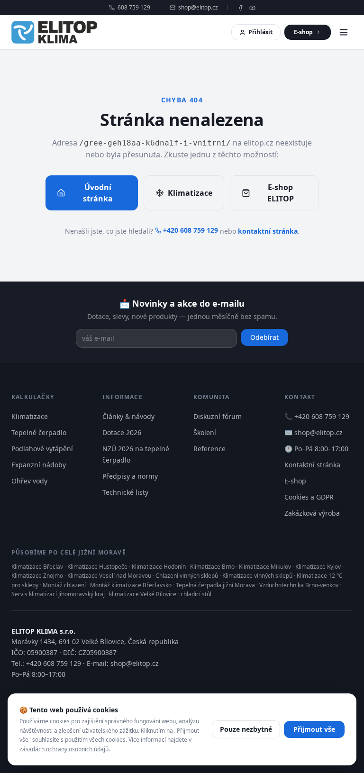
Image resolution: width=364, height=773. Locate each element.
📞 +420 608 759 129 (316, 416)
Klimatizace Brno (212, 567)
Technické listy (125, 492)
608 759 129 (134, 7)
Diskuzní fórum (217, 416)
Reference (209, 448)
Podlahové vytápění (42, 448)
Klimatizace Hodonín (159, 567)
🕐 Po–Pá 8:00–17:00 (316, 448)
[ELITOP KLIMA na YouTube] (252, 8)
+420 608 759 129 (190, 230)
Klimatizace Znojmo (37, 576)
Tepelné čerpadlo (38, 432)
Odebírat (264, 337)
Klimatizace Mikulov (265, 567)
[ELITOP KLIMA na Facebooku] (240, 8)
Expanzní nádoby (38, 464)
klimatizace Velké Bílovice (142, 594)
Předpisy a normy (130, 476)
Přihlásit (260, 32)
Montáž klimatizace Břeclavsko (131, 585)
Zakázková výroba (312, 513)
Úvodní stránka (98, 193)
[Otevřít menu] (344, 32)
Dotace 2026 (121, 432)
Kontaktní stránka (312, 464)
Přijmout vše (314, 729)
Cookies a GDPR (309, 496)
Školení (204, 432)
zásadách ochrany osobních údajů (64, 749)
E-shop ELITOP (280, 193)
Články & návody (128, 416)
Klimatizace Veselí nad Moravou (109, 576)
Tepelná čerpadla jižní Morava (215, 585)
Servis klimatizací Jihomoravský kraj (58, 594)
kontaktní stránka (268, 231)
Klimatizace (190, 193)
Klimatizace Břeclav (37, 567)
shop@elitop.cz (198, 7)
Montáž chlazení (64, 585)
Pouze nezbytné (246, 729)
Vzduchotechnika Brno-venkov (298, 585)
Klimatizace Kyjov (318, 567)
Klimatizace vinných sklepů (257, 576)
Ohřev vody (29, 480)
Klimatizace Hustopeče (97, 567)
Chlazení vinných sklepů (186, 576)
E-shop (303, 32)
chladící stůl (196, 594)
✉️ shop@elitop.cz (313, 432)
